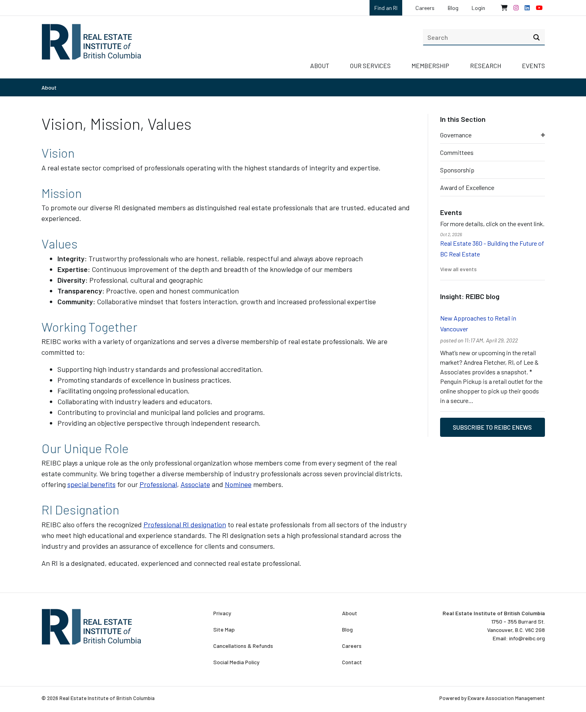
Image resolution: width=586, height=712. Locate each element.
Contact (352, 662)
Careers (425, 7)
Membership (430, 65)
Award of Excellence (467, 187)
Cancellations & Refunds (243, 646)
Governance (456, 135)
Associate (195, 484)
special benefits (91, 484)
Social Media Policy (236, 662)
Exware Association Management (506, 698)
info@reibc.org (527, 638)
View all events (458, 269)
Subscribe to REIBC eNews (492, 427)
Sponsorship (457, 170)
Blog (453, 7)
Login (478, 7)
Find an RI (385, 7)
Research (485, 65)
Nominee (238, 484)
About (319, 65)
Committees (457, 152)
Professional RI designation (185, 524)
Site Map (224, 629)
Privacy (222, 613)
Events (533, 65)
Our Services (370, 65)
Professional (158, 484)
